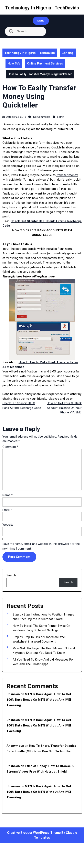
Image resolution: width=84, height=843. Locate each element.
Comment (10, 447)
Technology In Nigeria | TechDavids (42, 8)
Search (11, 575)
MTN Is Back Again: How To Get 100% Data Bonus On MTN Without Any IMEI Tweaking (39, 699)
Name (7, 495)
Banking (68, 53)
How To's (14, 63)
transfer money (67, 175)
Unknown (13, 694)
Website (7, 524)
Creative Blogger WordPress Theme (34, 833)
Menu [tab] (40, 20)
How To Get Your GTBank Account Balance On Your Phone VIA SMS (64, 407)
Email (7, 510)
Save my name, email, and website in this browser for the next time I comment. (41, 546)
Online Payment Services (45, 63)
